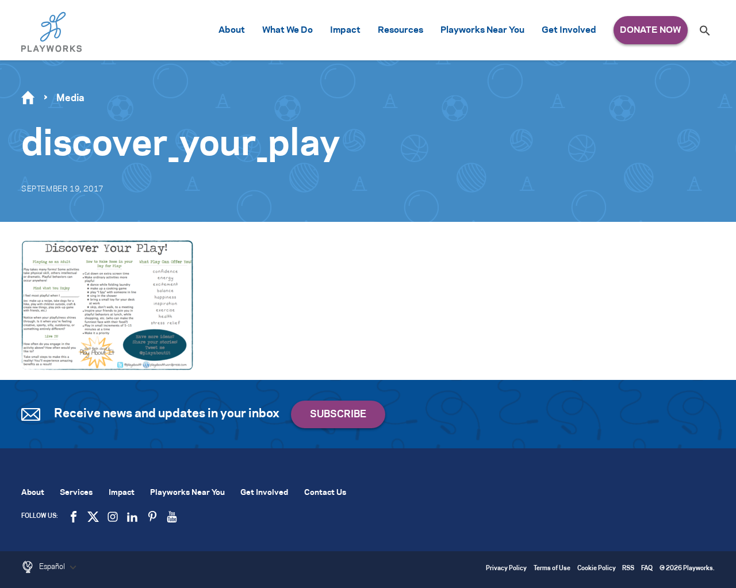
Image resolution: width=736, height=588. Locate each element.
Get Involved (569, 30)
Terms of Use (552, 568)
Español (53, 566)
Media (70, 98)
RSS (628, 568)
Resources (400, 30)
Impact (345, 30)
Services (76, 493)
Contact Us (325, 493)
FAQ (647, 568)
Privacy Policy (506, 568)
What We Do (287, 30)
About (231, 30)
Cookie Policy (596, 568)
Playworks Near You (482, 30)
